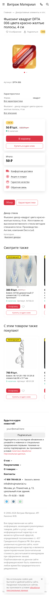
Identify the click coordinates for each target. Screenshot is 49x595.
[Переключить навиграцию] (3, 4)
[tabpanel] (24, 225)
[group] (24, 56)
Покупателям (11, 465)
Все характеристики (13, 101)
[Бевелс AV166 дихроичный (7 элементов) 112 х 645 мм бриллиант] (21, 271)
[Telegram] (7, 501)
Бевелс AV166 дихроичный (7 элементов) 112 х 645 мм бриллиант (19, 295)
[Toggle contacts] (41, 4)
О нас (7, 460)
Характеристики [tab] (27, 202)
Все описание (10, 113)
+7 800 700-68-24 (12, 479)
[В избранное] (23, 306)
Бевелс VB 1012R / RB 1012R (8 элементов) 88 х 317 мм (20, 377)
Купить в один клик (24, 145)
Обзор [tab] (9, 202)
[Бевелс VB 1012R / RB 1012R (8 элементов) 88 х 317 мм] (21, 353)
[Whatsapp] (20, 501)
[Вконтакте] (13, 501)
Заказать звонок (32, 479)
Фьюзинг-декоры (12, 237)
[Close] (41, 579)
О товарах (9, 469)
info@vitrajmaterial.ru (15, 483)
